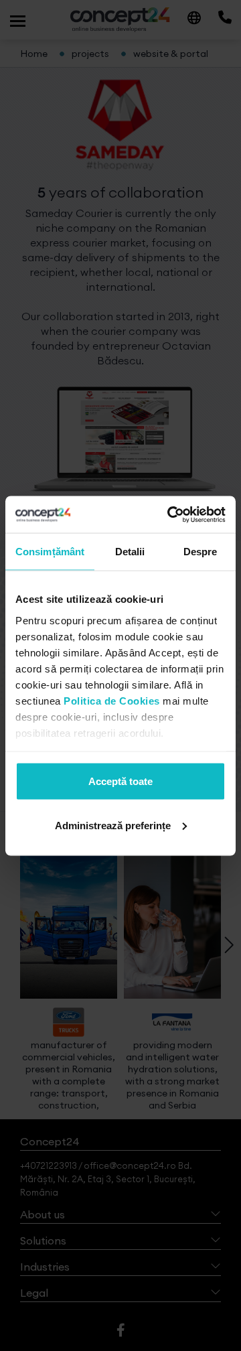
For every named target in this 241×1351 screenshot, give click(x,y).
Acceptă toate (120, 781)
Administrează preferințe (113, 825)
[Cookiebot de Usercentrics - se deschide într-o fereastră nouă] (170, 514)
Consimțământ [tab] (49, 551)
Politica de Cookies (112, 700)
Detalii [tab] (130, 551)
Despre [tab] (200, 551)
